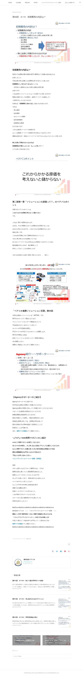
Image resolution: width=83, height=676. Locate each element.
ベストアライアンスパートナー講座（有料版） (27, 458)
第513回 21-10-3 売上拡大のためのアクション (28, 599)
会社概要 (18, 2)
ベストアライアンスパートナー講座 (51, 2)
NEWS (35, 2)
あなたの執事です (70, 2)
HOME (10, 2)
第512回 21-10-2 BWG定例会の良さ (25, 617)
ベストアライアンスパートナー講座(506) (21, 538)
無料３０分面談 (22, 431)
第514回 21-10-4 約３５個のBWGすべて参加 (27, 580)
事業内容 (27, 2)
